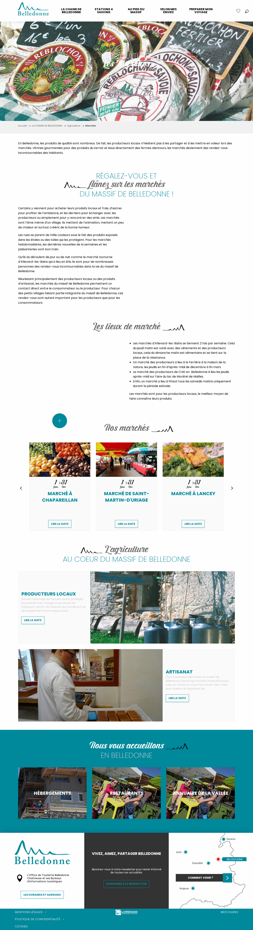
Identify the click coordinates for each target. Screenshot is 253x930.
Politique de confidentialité (37, 919)
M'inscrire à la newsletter (126, 884)
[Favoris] (239, 11)
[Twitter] (129, 860)
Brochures (229, 912)
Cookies (21, 926)
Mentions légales (29, 912)
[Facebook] (123, 860)
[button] (247, 11)
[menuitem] (71, 11)
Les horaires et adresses (42, 895)
